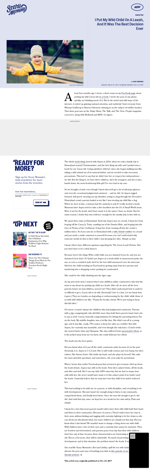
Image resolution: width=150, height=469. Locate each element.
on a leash (103, 96)
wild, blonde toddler (123, 231)
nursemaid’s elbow (130, 331)
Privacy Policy (18, 196)
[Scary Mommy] (16, 9)
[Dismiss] (146, 434)
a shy (71, 313)
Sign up (38, 202)
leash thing (80, 161)
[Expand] (131, 434)
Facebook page (128, 93)
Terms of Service (43, 195)
